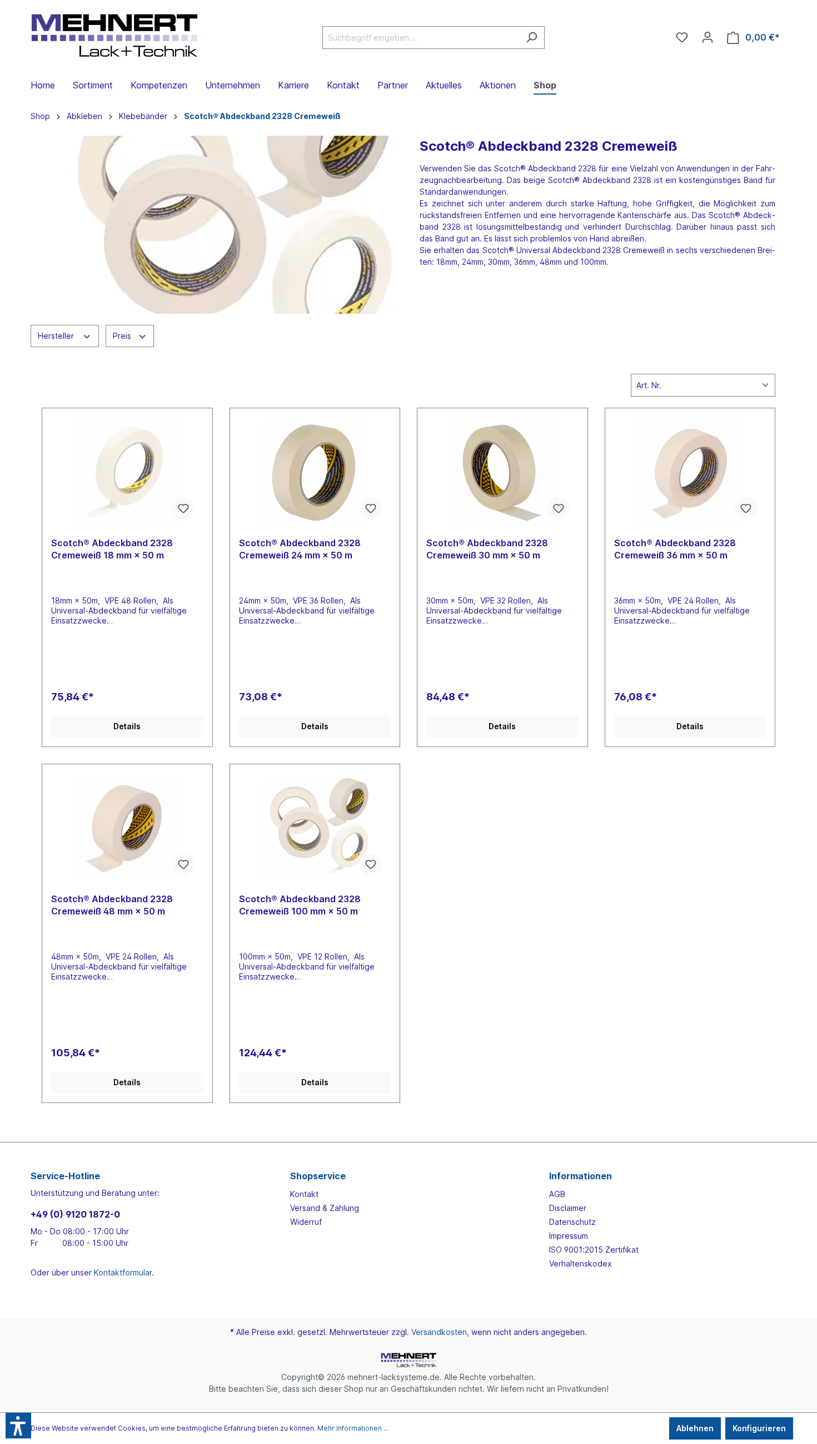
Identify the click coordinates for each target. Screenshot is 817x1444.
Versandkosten (439, 1332)
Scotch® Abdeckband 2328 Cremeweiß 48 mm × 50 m (112, 905)
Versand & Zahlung (324, 1208)
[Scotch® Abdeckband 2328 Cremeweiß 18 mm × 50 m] (127, 472)
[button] (18, 1425)
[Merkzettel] (682, 37)
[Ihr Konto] (707, 37)
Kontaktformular (123, 1272)
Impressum (568, 1235)
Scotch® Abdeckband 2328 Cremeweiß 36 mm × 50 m (675, 549)
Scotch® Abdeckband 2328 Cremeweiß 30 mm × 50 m (487, 549)
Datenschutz (572, 1222)
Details (127, 726)
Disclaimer (567, 1208)
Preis (123, 335)
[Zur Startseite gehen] (114, 35)
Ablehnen (695, 1428)
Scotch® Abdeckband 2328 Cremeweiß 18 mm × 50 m (112, 549)
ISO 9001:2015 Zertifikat (594, 1249)
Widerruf (306, 1222)
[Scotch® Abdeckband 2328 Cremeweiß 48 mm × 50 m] (127, 828)
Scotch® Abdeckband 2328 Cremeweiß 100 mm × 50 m (300, 905)
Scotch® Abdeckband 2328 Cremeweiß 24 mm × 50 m (300, 549)
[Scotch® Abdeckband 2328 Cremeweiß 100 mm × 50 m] (315, 828)
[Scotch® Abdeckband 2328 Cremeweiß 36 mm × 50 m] (690, 472)
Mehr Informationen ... (352, 1428)
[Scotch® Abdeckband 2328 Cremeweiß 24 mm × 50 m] (315, 472)
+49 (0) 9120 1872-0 (75, 1214)
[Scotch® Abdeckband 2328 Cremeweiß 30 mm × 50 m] (502, 472)
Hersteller (57, 335)
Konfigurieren (759, 1428)
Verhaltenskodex (580, 1263)
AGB (557, 1194)
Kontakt (304, 1194)
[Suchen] (532, 37)
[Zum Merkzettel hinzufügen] (183, 508)
